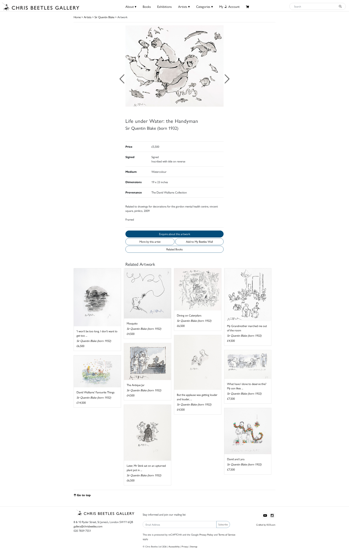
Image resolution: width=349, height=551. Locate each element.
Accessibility (174, 546)
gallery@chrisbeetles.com (88, 526)
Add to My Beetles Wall (199, 241)
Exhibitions (164, 6)
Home (77, 17)
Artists (87, 17)
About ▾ (130, 6)
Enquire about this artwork (174, 234)
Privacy (185, 546)
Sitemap (193, 546)
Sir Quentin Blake (104, 17)
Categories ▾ (204, 6)
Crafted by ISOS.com (265, 524)
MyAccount (229, 6)
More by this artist (150, 241)
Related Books (174, 249)
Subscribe (223, 524)
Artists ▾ (184, 6)
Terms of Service (226, 534)
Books (147, 6)
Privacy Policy (206, 534)
